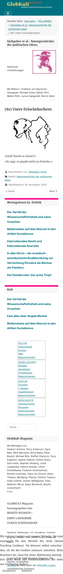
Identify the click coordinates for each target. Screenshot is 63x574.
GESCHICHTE (26, 400)
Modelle (22, 365)
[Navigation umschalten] (8, 13)
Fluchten (23, 384)
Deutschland (25, 346)
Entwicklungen (26, 410)
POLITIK (22, 343)
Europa (22, 350)
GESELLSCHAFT (27, 362)
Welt (20, 353)
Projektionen (25, 372)
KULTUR (22, 381)
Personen (23, 407)
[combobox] (21, 427)
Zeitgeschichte (26, 403)
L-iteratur (23, 388)
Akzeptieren (9, 570)
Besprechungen (26, 376)
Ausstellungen (26, 391)
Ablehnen (27, 570)
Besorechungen (26, 357)
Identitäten (24, 369)
